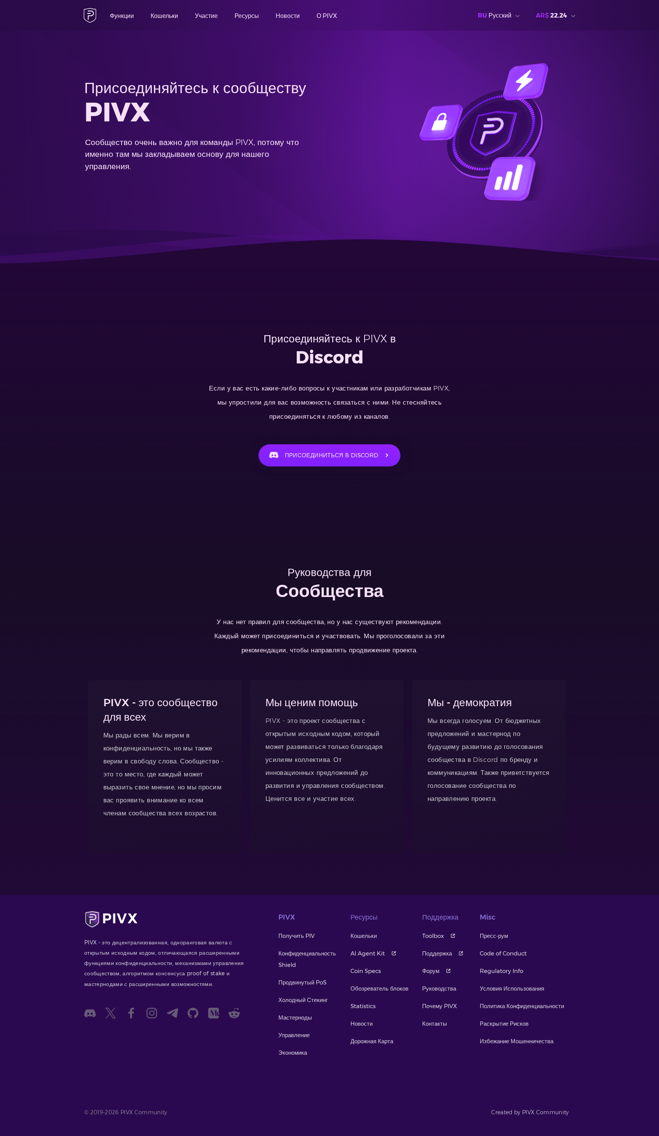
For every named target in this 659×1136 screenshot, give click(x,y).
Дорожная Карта (371, 1041)
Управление (294, 1035)
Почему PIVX (439, 1006)
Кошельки (164, 15)
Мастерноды (295, 1017)
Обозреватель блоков (379, 988)
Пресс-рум (494, 935)
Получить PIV (296, 935)
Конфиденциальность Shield (307, 959)
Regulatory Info (501, 971)
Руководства (439, 988)
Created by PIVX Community (530, 1112)
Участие (206, 15)
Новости (288, 15)
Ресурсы (247, 15)
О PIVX (327, 15)
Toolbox (433, 935)
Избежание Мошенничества (516, 1041)
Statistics (363, 1006)
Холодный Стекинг (303, 1000)
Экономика (292, 1052)
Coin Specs (365, 971)
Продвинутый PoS (302, 982)
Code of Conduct (503, 953)
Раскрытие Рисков (504, 1023)
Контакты (434, 1023)
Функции (122, 15)
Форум (430, 971)
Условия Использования (512, 988)
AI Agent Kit (367, 953)
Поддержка (437, 953)
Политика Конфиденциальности (522, 1006)
